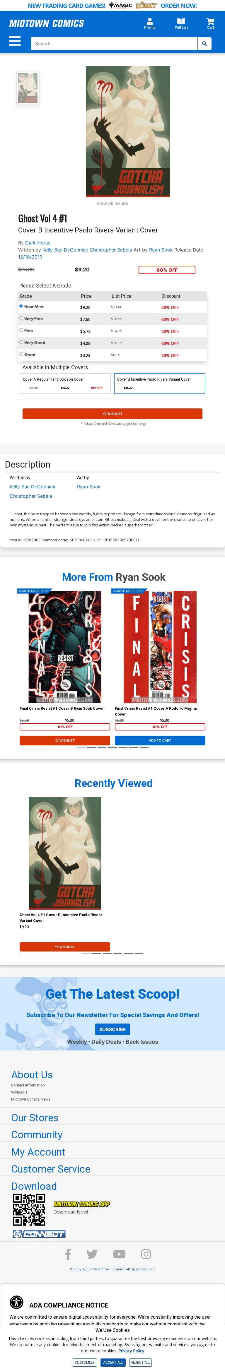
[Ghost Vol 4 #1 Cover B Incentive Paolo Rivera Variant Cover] (65, 853)
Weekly (77, 1041)
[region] (22, 654)
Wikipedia (19, 1092)
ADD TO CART (160, 740)
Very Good (34, 342)
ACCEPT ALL (113, 1363)
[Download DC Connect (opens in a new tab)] (115, 1234)
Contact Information (28, 1085)
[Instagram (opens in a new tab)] (146, 1257)
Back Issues (142, 1041)
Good (29, 354)
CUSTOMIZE (84, 1363)
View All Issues (112, 203)
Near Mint (34, 306)
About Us (32, 1075)
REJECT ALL (140, 1363)
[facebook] (68, 1257)
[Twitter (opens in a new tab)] (92, 1257)
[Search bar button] (204, 43)
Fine (28, 330)
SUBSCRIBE (112, 1029)
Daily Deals (106, 1041)
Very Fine (33, 318)
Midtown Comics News (30, 1099)
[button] (150, 25)
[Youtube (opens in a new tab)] (119, 1257)
